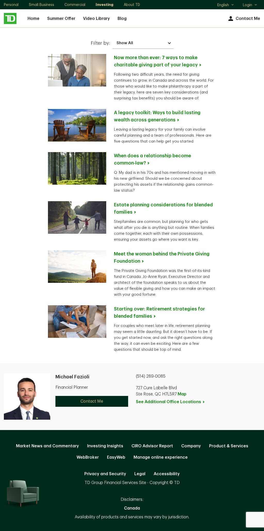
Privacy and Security (105, 474)
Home (33, 19)
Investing (104, 4)
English (225, 5)
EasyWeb (116, 457)
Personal (11, 4)
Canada (132, 508)
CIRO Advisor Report (152, 446)
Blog (122, 19)
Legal (139, 474)
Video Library (96, 19)
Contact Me (248, 19)
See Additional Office (168, 402)
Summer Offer (61, 19)
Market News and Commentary (47, 446)
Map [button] (182, 394)
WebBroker (88, 457)
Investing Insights (105, 446)
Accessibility (167, 474)
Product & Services (228, 446)
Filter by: (100, 43)
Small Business (41, 4)
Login (247, 5)
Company (191, 446)
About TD (132, 4)
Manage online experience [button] (161, 457)
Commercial (74, 4)
